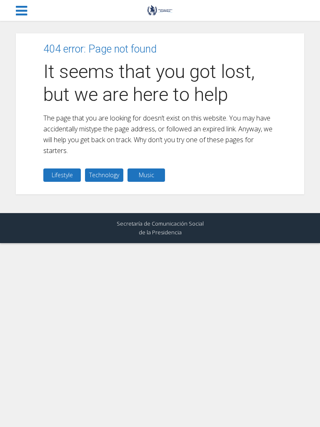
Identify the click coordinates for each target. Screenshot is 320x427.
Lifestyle (62, 175)
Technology (104, 175)
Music (146, 175)
